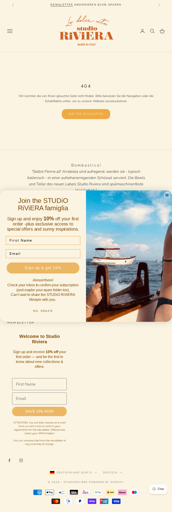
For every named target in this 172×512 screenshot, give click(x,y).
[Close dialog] (167, 195)
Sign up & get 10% (43, 268)
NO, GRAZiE (43, 310)
